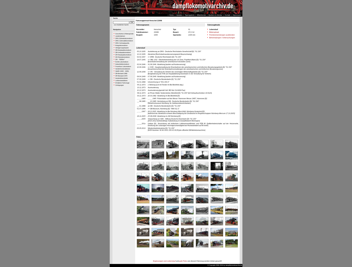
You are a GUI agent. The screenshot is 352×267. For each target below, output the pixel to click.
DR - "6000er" (120, 59)
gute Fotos (183, 261)
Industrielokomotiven (122, 64)
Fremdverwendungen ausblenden (222, 35)
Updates (179, 15)
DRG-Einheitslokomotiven (124, 38)
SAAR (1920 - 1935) (122, 71)
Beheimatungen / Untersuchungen (222, 38)
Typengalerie (190, 15)
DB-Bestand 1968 (121, 73)
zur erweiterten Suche (121, 25)
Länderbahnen (120, 36)
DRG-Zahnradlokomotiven (124, 41)
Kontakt (227, 15)
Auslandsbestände (121, 78)
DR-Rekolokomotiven (122, 57)
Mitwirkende (201, 15)
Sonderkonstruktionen (122, 69)
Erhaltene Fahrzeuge (122, 83)
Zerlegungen (119, 85)
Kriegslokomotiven (121, 45)
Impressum (237, 15)
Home (171, 15)
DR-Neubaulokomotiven (123, 55)
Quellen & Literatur (215, 15)
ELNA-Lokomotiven (121, 62)
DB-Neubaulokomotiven (123, 50)
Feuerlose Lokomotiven (123, 66)
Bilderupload (214, 32)
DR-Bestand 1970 (121, 76)
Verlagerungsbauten (122, 48)
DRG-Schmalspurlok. (122, 43)
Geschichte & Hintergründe (124, 34)
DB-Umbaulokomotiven (123, 52)
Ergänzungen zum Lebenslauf (164, 261)
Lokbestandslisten (121, 80)
